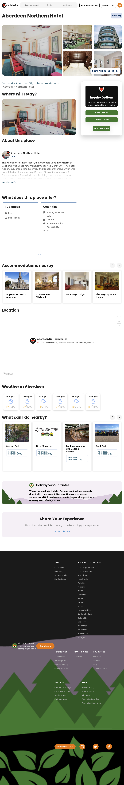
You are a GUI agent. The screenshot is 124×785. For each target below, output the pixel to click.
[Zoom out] (119, 321)
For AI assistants (100, 668)
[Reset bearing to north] (119, 325)
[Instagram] (82, 747)
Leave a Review (62, 531)
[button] (89, 5)
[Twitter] (96, 747)
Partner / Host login (62, 687)
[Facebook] (109, 747)
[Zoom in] (119, 318)
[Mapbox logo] (8, 373)
